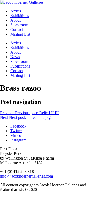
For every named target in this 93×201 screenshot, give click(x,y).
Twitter (16, 131)
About (15, 20)
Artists (15, 11)
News (15, 57)
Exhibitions (19, 15)
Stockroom (19, 25)
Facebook (18, 126)
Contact (16, 29)
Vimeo (15, 135)
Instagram (18, 140)
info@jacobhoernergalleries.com (26, 176)
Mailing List (20, 34)
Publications (20, 66)
